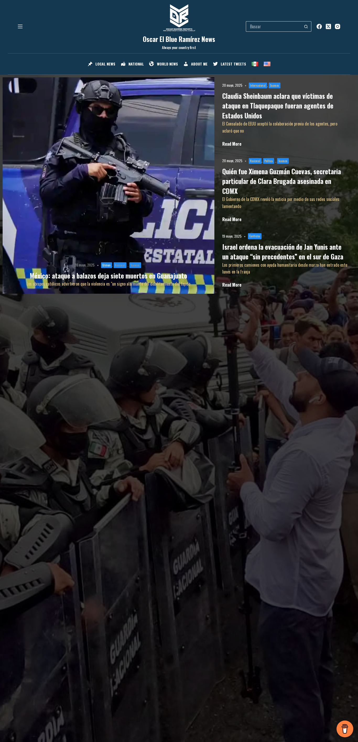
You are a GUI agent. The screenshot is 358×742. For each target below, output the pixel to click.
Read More (231, 144)
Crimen (106, 265)
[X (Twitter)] (328, 26)
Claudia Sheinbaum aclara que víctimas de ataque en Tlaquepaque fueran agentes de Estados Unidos (277, 105)
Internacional (258, 85)
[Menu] (20, 26)
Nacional (120, 265)
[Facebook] (319, 26)
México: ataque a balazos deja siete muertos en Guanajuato (108, 275)
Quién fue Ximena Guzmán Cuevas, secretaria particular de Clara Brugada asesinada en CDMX (281, 181)
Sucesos (135, 265)
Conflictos (254, 236)
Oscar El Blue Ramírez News (179, 39)
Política (268, 161)
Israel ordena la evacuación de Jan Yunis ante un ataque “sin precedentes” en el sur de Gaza (282, 251)
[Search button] (306, 26)
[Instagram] (337, 26)
